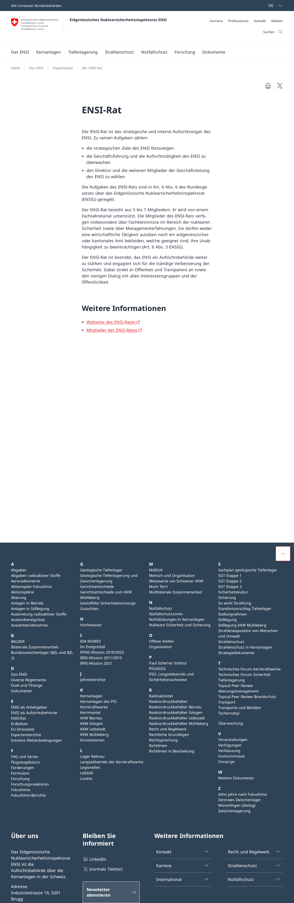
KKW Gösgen (91, 723)
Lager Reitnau (92, 756)
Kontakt (164, 852)
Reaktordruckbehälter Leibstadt (177, 718)
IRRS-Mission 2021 (96, 663)
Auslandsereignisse (28, 619)
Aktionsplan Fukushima (31, 586)
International (169, 879)
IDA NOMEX (90, 641)
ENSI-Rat (18, 718)
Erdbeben (19, 723)
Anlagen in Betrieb (27, 603)
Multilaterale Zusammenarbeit (175, 592)
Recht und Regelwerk (168, 729)
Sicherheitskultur (233, 592)
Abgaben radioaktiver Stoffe (35, 575)
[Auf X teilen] (280, 85)
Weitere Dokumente (236, 778)
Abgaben (19, 570)
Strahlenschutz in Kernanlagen (245, 647)
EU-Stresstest (22, 729)
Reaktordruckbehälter (168, 701)
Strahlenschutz (231, 641)
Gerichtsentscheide (97, 586)
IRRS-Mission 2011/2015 (101, 657)
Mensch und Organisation (172, 575)
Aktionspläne (22, 592)
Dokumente (21, 690)
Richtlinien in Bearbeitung (171, 751)
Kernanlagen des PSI (98, 701)
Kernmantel (90, 712)
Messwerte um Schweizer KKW (176, 581)
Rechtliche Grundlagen (169, 734)
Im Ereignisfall (92, 646)
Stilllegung (227, 619)
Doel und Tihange (26, 685)
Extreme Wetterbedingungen (36, 740)
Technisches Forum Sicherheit (244, 674)
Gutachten (89, 608)
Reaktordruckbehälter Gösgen (175, 712)
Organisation (160, 646)
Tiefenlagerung (231, 680)
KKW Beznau (91, 718)
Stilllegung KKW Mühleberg (242, 625)
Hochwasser (91, 624)
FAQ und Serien (24, 756)
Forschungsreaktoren (30, 784)
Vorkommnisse (231, 756)
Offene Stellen (161, 641)
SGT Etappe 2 (230, 581)
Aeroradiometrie (25, 581)
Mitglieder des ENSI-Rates (111, 330)
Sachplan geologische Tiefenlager (247, 570)
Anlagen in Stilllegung (30, 608)
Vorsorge (226, 761)
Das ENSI (19, 674)
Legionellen (90, 767)
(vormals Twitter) (105, 869)
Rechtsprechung (163, 740)
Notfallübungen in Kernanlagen (176, 619)
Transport (226, 702)
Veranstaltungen (232, 739)
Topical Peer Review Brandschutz (247, 696)
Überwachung (230, 723)
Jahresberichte (92, 679)
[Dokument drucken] (268, 85)
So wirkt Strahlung (234, 603)
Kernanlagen (91, 695)
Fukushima (20, 789)
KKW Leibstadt (92, 729)
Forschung (20, 778)
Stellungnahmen (232, 614)
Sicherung (227, 597)
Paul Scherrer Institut (168, 663)
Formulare (20, 773)
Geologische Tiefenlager (101, 570)
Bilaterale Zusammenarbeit (34, 646)
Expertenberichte (26, 734)
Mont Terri (158, 586)
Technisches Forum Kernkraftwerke (249, 669)
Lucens (86, 778)
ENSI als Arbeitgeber (29, 707)
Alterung (18, 597)
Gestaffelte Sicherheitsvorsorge (108, 603)
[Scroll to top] (283, 553)
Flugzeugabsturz (25, 762)
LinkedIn (97, 859)
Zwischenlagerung (234, 810)
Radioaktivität (161, 695)
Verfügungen (229, 745)
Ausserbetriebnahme (29, 625)
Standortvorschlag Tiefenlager (244, 608)
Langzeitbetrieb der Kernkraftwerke (111, 761)
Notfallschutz (160, 608)
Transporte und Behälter (239, 707)
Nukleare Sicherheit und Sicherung (179, 624)
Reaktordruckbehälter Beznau (175, 706)
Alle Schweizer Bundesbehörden (36, 5)
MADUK (156, 570)
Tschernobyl (228, 713)
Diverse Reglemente (28, 679)
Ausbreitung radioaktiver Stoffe (38, 614)
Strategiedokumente (236, 652)
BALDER (18, 641)
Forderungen (22, 767)
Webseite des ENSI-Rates (111, 322)
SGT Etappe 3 (230, 586)
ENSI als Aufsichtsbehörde (34, 712)
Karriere (164, 865)
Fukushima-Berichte (28, 795)
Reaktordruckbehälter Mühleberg (178, 723)
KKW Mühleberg (94, 734)
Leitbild (86, 772)
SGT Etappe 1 (230, 575)
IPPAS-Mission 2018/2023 (102, 652)
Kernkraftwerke (94, 706)
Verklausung (229, 750)
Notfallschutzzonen (166, 613)
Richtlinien (158, 745)
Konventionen (92, 740)
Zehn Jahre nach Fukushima (242, 794)
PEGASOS (157, 668)
